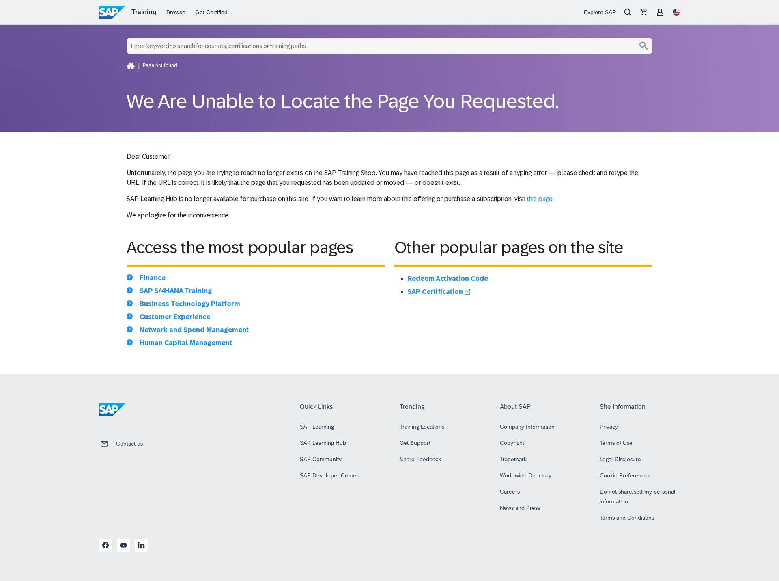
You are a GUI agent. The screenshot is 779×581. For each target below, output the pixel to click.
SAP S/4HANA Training (176, 290)
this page (540, 198)
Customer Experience (175, 316)
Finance (153, 277)
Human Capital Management (186, 342)
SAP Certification (436, 291)
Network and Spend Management (194, 329)
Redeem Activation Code (447, 278)
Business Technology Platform (190, 303)
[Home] (131, 65)
